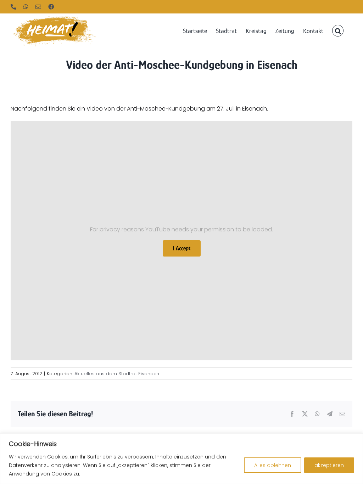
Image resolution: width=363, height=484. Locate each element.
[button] (338, 30)
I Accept (181, 248)
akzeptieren (329, 465)
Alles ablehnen (272, 465)
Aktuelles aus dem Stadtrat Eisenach (116, 373)
